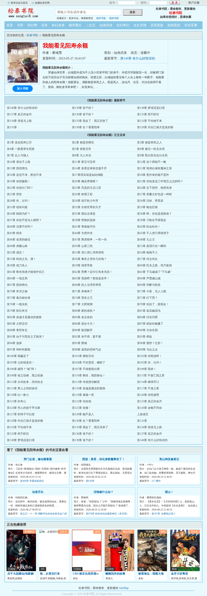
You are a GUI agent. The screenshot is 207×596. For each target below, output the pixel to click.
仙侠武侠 (105, 25)
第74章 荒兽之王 (82, 297)
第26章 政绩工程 (82, 194)
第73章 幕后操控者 (18, 297)
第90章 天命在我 (147, 330)
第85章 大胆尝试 (17, 323)
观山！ (169, 491)
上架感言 (142, 414)
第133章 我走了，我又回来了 (90, 120)
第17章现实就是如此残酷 (87, 174)
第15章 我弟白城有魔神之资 (154, 168)
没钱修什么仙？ (103, 491)
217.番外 (156, 481)
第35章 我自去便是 (83, 213)
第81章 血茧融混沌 (149, 310)
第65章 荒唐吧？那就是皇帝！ (91, 278)
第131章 (12, 127)
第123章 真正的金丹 (149, 401)
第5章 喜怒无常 (81, 148)
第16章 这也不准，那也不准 (24, 174)
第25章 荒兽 (14, 194)
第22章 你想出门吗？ (20, 187)
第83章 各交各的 (82, 317)
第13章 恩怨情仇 (17, 168)
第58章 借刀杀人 (17, 265)
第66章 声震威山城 (149, 278)
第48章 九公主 (146, 239)
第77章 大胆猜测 (82, 304)
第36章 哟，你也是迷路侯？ (154, 213)
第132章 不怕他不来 (149, 120)
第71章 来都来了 (82, 291)
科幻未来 (58, 25)
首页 (9, 25)
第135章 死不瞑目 (148, 114)
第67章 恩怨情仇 (17, 284)
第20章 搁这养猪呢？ (85, 181)
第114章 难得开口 (148, 381)
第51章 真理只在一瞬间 (151, 246)
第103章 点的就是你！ (21, 362)
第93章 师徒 (144, 336)
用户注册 (194, 2)
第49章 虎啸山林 (17, 246)
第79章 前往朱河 (17, 310)
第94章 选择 (14, 343)
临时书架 (101, 18)
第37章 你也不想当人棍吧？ (24, 220)
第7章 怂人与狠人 (18, 155)
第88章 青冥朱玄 (17, 330)
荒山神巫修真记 (169, 459)
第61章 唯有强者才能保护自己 (25, 271)
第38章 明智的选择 (83, 220)
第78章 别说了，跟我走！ (153, 304)
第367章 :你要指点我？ (164, 513)
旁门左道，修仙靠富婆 (38, 459)
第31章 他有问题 (17, 207)
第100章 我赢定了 (18, 356)
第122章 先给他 (81, 401)
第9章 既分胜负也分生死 (152, 155)
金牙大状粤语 (179, 573)
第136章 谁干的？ (83, 114)
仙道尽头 (37, 491)
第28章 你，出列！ (18, 200)
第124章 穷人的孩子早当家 (23, 407)
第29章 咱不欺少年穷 (85, 200)
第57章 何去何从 (147, 258)
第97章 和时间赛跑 (18, 349)
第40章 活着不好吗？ (20, 226)
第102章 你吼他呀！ (149, 356)
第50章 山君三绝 (82, 246)
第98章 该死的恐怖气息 (86, 349)
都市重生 (75, 25)
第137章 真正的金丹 (19, 114)
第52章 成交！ (16, 252)
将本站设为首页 (19, 2)
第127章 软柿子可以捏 (21, 414)
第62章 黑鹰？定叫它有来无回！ (92, 271)
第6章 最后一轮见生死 (151, 148)
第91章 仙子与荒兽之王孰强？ (25, 336)
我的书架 (114, 18)
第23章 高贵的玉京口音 (86, 187)
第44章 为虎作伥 (82, 233)
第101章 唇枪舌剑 (83, 356)
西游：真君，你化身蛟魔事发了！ (103, 459)
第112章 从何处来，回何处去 (25, 381)
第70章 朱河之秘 (17, 291)
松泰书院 (26, 13)
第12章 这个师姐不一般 (151, 161)
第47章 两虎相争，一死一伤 (89, 239)
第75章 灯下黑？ (147, 297)
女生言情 (139, 25)
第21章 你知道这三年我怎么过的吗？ (160, 181)
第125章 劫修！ (81, 407)
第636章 (90, 481)
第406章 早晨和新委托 (32, 481)
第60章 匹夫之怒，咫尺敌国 (154, 265)
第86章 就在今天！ (83, 323)
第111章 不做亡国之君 (151, 375)
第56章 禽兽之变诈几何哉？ (89, 258)
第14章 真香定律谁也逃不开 (89, 168)
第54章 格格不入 (147, 252)
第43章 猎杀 (14, 233)
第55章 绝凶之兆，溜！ (21, 258)
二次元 (90, 25)
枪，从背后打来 (50, 573)
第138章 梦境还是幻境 (151, 107)
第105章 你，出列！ (149, 362)
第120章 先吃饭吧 (148, 394)
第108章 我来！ (146, 369)
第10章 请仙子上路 (18, 161)
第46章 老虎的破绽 (18, 239)
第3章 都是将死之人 (149, 142)
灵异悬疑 (156, 25)
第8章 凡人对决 (81, 155)
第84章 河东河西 (147, 317)
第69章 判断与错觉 (149, 284)
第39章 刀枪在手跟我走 (151, 220)
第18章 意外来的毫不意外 (153, 174)
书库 (20, 25)
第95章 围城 (79, 343)
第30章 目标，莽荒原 (150, 200)
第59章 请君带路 (82, 265)
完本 (44, 25)
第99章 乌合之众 (147, 349)
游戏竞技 (173, 25)
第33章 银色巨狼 (147, 207)
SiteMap (124, 588)
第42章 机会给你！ (149, 226)
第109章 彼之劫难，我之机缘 (25, 375)
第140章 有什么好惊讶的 (137, 58)
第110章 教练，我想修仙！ (88, 375)
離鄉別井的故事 (115, 573)
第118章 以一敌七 (18, 394)
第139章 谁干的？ (83, 107)
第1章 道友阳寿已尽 (19, 142)
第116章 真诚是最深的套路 (88, 388)
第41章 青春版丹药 (83, 226)
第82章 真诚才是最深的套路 (24, 317)
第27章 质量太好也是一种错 (154, 194)
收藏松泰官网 (42, 2)
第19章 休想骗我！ (18, 181)
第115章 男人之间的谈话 (22, 388)
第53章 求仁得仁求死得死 (88, 252)
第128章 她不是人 (83, 414)
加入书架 (22, 88)
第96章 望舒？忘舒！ (150, 343)
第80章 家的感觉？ (83, 310)
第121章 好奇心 (16, 401)
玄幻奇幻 (122, 25)
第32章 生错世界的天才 (86, 207)
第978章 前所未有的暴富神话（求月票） (107, 513)
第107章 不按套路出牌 (86, 369)
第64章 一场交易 (17, 278)
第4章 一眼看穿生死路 (21, 148)
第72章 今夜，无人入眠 (151, 291)
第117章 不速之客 (148, 388)
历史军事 (190, 25)
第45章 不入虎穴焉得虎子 (153, 233)
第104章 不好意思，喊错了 (88, 362)
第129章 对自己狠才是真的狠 (155, 127)
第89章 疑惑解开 (82, 330)
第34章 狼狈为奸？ (18, 213)
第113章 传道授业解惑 (86, 381)
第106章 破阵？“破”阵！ (22, 369)
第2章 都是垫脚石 (83, 142)
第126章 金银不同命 (149, 407)
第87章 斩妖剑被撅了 (150, 323)
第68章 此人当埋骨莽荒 (86, 284)
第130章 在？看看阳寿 (86, 127)
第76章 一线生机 (17, 304)
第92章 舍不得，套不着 (86, 336)
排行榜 (32, 25)
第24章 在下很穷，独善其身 (154, 187)
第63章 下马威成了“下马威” (154, 271)
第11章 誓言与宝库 (83, 161)
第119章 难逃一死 (83, 394)
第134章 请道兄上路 (19, 120)
